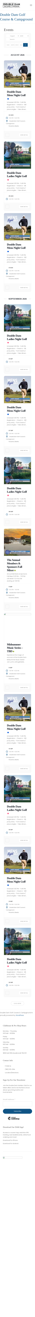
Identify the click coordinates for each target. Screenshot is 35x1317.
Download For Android (10, 1144)
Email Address (9, 1099)
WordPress (20, 1015)
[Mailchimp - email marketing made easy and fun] (13, 1120)
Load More (17, 1003)
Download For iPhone (10, 1140)
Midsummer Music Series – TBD (15, 648)
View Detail (24, 135)
